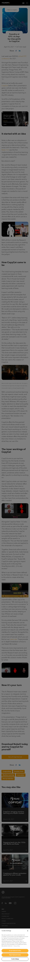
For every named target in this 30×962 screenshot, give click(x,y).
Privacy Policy (17, 945)
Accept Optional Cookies (15, 950)
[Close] (27, 931)
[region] (15, 945)
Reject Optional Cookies (15, 954)
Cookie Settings (15, 959)
